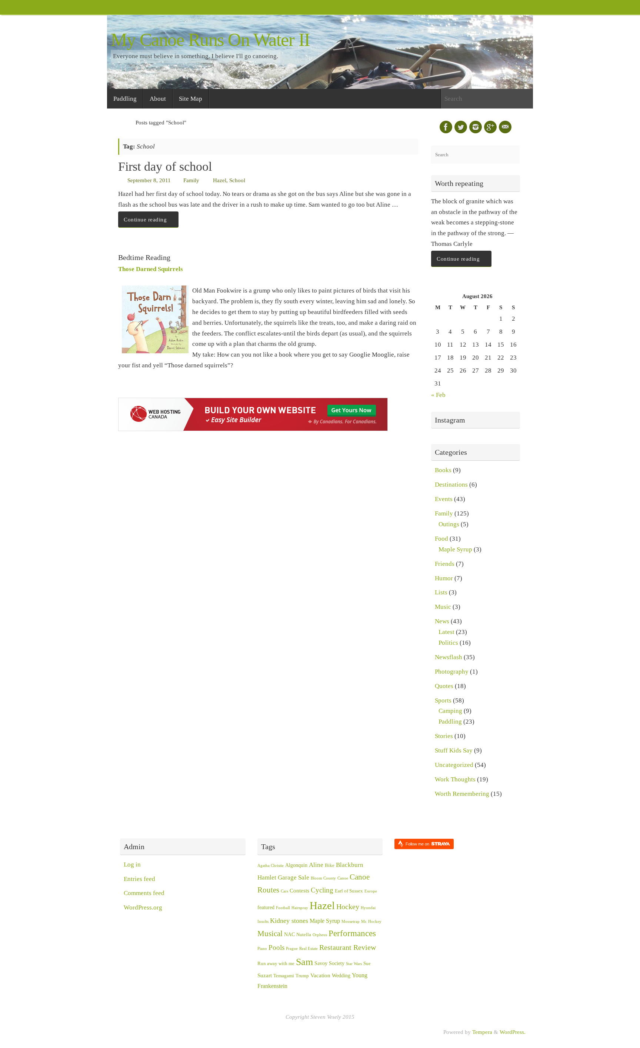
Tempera (482, 1032)
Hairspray (299, 908)
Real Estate (308, 949)
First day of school (165, 166)
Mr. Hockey (371, 921)
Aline (316, 864)
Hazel (219, 180)
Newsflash (448, 657)
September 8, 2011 (149, 180)
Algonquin (296, 865)
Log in (132, 864)
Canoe (342, 878)
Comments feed (144, 893)
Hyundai (368, 908)
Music (443, 606)
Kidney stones (289, 920)
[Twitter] (460, 127)
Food (441, 538)
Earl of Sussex (349, 891)
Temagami (283, 975)
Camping (450, 710)
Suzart (264, 975)
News (442, 621)
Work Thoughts (455, 779)
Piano (262, 949)
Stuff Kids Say (454, 750)
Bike (329, 865)
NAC (289, 934)
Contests (299, 891)
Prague (292, 949)
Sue (367, 963)
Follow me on (418, 844)
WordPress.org (143, 907)
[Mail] (505, 127)
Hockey (347, 906)
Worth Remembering (462, 793)
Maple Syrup (455, 549)
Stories (444, 736)
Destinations (451, 484)
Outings (449, 524)
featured (265, 907)
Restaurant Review (347, 947)
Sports (443, 700)
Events (444, 499)
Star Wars (354, 964)
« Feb (438, 394)
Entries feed (139, 878)
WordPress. (513, 1032)
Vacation (320, 975)
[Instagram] (475, 127)
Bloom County (323, 878)
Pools (276, 947)
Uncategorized (454, 764)
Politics (448, 642)
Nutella (303, 934)
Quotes (444, 686)
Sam (304, 962)
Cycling (322, 890)
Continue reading (145, 219)
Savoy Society (329, 963)
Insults (263, 921)
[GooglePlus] (490, 127)
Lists (441, 592)
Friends (444, 563)
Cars (284, 891)
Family (191, 180)
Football (283, 908)
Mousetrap (350, 921)
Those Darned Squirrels (150, 269)
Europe (370, 891)
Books (443, 470)
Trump (302, 975)
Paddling (450, 721)
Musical (270, 933)
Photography (452, 671)
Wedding (341, 975)
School (237, 180)
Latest (446, 631)
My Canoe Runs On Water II (210, 40)
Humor (444, 578)
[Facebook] (446, 127)
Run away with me (275, 963)
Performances (352, 933)
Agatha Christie (270, 866)
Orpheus (320, 935)
